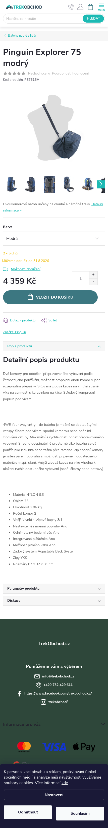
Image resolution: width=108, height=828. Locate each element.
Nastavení (54, 795)
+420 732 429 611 (58, 684)
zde (65, 783)
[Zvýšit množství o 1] (93, 274)
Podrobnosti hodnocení (70, 74)
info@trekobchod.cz (58, 676)
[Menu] (101, 6)
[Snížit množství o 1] (93, 281)
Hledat (93, 18)
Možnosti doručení (25, 269)
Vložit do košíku (54, 297)
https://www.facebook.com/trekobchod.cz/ (58, 693)
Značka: (14, 332)
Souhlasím (80, 813)
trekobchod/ (58, 702)
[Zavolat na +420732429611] (71, 7)
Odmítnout (28, 812)
